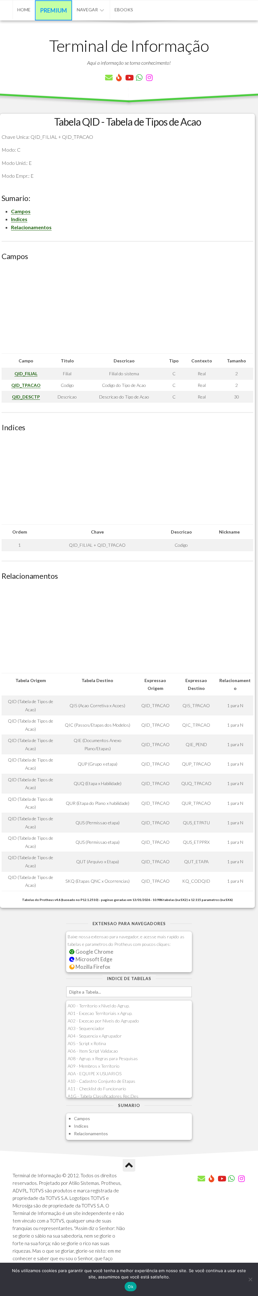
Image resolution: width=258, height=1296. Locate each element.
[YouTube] (129, 77)
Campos (21, 211)
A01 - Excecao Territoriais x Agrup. (100, 1013)
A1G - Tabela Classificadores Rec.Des (103, 1096)
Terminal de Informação (129, 45)
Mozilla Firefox (92, 966)
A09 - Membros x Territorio (94, 1066)
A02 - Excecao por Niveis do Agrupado (103, 1020)
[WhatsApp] (139, 77)
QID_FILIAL (25, 373)
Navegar (87, 9)
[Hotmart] (119, 77)
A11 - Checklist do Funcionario (97, 1088)
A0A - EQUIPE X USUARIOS (94, 1073)
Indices (19, 219)
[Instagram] (149, 77)
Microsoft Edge (93, 959)
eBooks (124, 9)
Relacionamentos (31, 227)
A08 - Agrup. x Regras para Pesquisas (103, 1058)
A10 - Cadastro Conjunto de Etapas (101, 1081)
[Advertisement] (127, 309)
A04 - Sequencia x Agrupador (95, 1035)
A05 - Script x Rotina (87, 1043)
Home (24, 9)
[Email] (109, 77)
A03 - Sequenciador (86, 1028)
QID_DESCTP (26, 396)
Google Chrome (94, 951)
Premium (53, 10)
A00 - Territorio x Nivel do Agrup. (99, 1005)
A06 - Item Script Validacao (93, 1051)
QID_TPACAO (26, 385)
